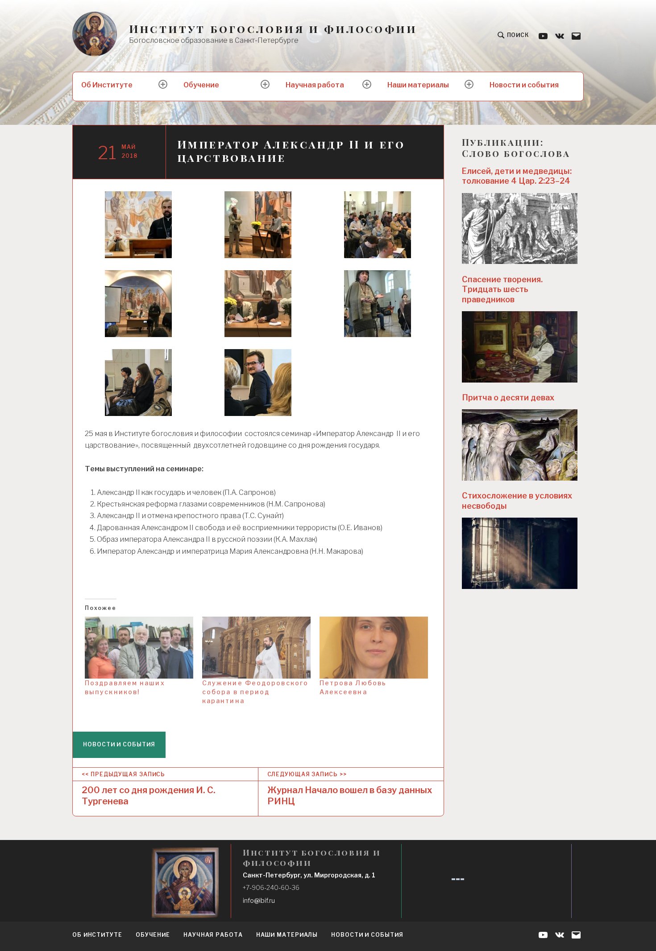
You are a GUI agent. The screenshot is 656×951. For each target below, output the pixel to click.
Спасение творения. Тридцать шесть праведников (502, 289)
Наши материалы (418, 85)
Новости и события (524, 85)
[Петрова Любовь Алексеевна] (374, 648)
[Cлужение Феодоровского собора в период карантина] (256, 648)
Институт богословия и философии (273, 29)
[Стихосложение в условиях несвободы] (520, 553)
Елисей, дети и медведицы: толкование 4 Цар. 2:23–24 (517, 176)
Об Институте (107, 85)
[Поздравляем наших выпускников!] (139, 648)
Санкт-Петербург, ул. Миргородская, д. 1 (309, 875)
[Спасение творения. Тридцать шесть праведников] (520, 347)
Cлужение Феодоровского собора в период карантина (255, 691)
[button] (138, 224)
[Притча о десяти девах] (520, 445)
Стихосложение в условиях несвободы (517, 500)
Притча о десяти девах (508, 397)
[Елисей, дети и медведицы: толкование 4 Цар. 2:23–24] (520, 228)
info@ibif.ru (259, 900)
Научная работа (315, 85)
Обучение (201, 85)
